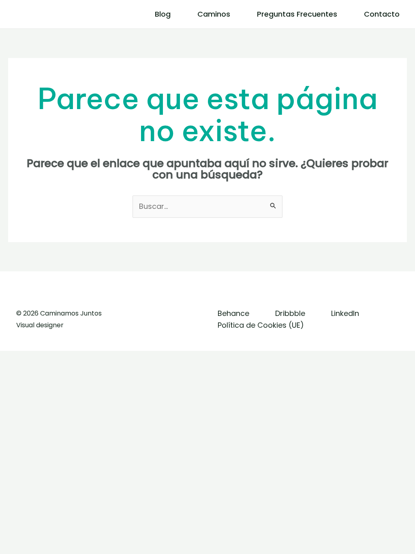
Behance (233, 313)
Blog (163, 14)
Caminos (213, 14)
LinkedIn (345, 313)
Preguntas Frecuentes (297, 14)
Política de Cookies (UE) (261, 325)
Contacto (382, 14)
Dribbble (290, 313)
